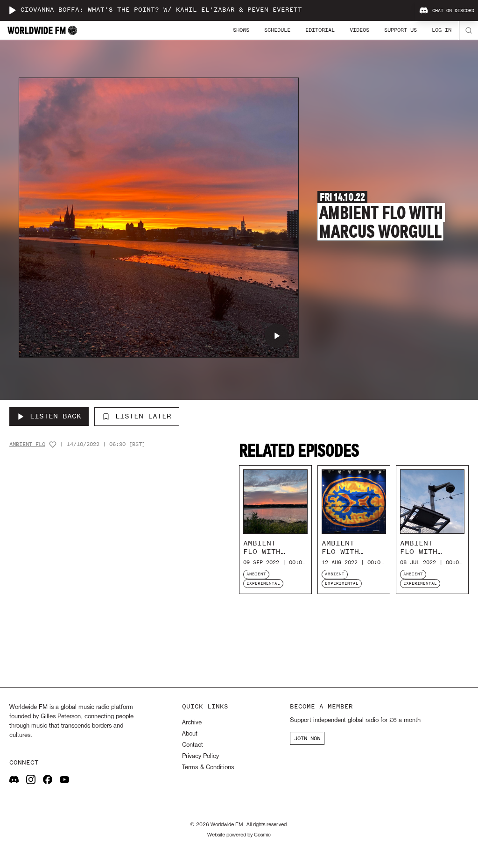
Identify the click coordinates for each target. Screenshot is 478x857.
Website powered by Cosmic (239, 835)
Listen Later (143, 416)
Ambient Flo (27, 444)
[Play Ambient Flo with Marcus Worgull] (277, 336)
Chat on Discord (453, 11)
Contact (192, 745)
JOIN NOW (307, 738)
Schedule (277, 30)
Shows (241, 30)
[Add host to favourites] (52, 444)
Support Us (400, 30)
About (189, 734)
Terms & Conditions (208, 767)
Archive (192, 722)
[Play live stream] (12, 10)
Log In (441, 30)
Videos (359, 30)
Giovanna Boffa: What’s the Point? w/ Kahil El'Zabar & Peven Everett (161, 10)
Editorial (320, 30)
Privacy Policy (200, 756)
